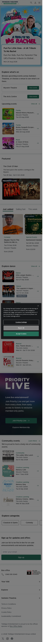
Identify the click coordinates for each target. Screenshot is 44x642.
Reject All (21, 328)
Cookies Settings (21, 322)
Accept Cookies (21, 334)
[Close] (38, 305)
